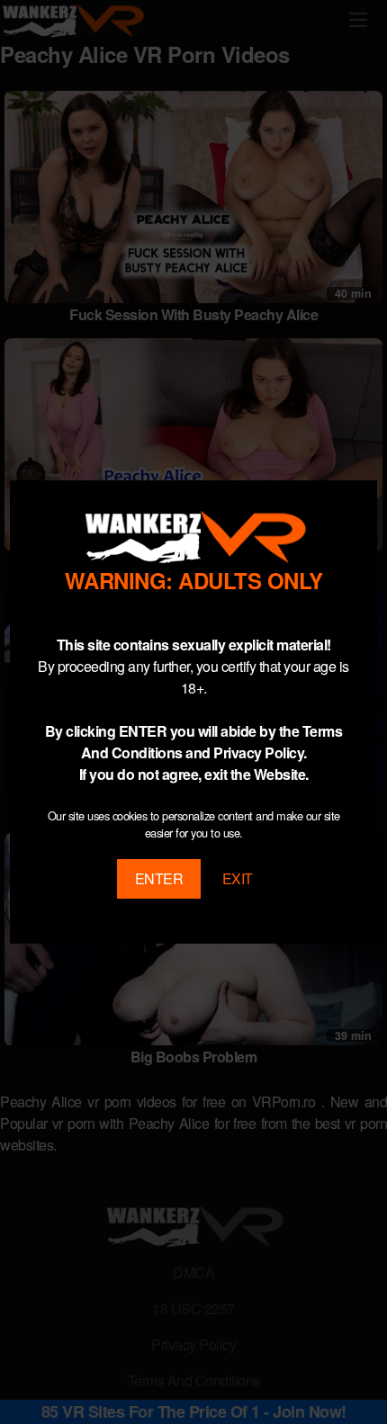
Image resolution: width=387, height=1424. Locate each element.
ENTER (159, 878)
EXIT (237, 878)
